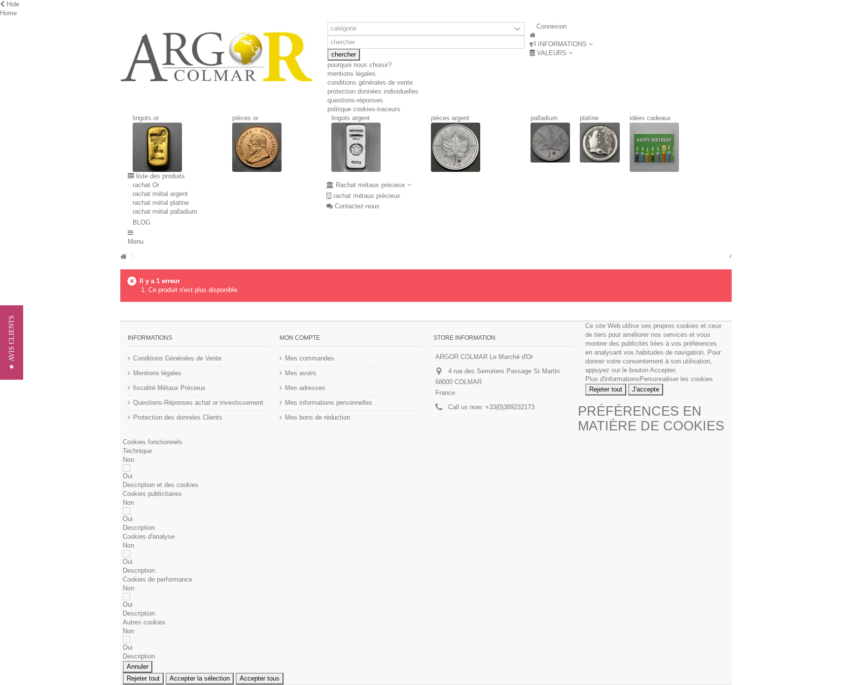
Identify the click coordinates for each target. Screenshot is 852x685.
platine (589, 118)
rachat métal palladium (165, 211)
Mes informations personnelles (328, 402)
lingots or (146, 118)
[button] (561, 44)
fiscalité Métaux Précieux (169, 387)
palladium (544, 118)
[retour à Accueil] (123, 257)
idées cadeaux (650, 118)
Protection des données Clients (177, 417)
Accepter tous (260, 678)
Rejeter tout (605, 389)
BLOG (203, 222)
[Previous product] (730, 256)
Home (8, 13)
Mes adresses (305, 387)
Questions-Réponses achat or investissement (198, 402)
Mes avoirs (301, 373)
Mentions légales (157, 373)
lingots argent (350, 118)
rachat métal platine (161, 202)
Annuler (137, 666)
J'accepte (645, 389)
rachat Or (146, 185)
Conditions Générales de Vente (177, 358)
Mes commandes (309, 358)
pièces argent (450, 118)
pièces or (245, 118)
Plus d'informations (612, 379)
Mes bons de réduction (317, 417)
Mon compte (300, 337)
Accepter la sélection (200, 678)
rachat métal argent (160, 193)
